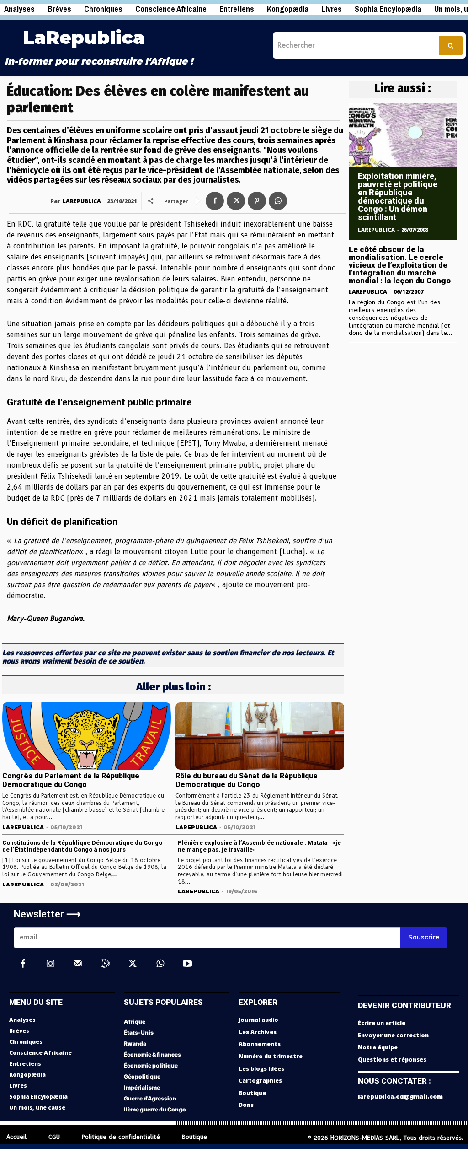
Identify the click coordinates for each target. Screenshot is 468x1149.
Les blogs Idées (261, 1069)
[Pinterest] (257, 201)
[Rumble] (105, 964)
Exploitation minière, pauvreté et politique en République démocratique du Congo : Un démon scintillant (397, 196)
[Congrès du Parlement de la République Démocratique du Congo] (86, 736)
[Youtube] (187, 964)
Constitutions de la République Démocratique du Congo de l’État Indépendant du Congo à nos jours (82, 846)
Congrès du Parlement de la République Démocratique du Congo (70, 779)
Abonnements (260, 1044)
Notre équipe (378, 1047)
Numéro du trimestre (271, 1056)
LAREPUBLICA (82, 201)
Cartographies (260, 1080)
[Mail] (78, 964)
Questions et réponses (392, 1059)
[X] (236, 201)
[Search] (451, 45)
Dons (246, 1105)
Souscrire (423, 937)
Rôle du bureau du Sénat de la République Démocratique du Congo (247, 779)
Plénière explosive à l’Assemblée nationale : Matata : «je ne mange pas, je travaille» (259, 846)
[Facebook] (215, 201)
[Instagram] (50, 964)
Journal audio (258, 1020)
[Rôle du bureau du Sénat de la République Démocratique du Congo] (260, 736)
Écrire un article (381, 1023)
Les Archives (258, 1032)
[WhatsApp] (278, 201)
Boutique (252, 1093)
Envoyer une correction (393, 1035)
